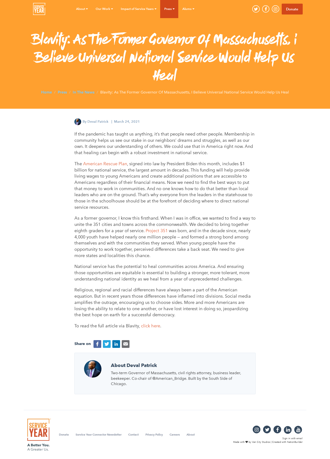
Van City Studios (261, 441)
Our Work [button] (103, 9)
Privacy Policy (154, 434)
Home (46, 92)
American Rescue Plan (105, 163)
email (299, 438)
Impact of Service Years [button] (137, 9)
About (191, 434)
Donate (292, 9)
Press (62, 92)
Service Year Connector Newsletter (99, 434)
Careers (175, 434)
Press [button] (168, 9)
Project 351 (157, 230)
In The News (83, 92)
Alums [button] (187, 9)
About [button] (81, 9)
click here (150, 326)
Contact (133, 434)
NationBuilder (295, 441)
